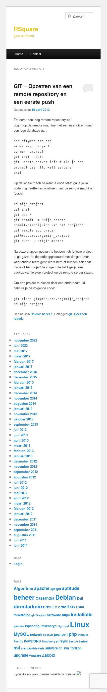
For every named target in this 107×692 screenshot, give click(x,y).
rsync (63, 641)
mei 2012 (20, 492)
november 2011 (25, 524)
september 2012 (26, 471)
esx (72, 607)
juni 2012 (21, 487)
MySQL (21, 634)
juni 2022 (21, 345)
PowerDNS (32, 641)
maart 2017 (22, 356)
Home (19, 54)
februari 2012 (24, 508)
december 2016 (25, 371)
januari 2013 (23, 456)
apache (42, 588)
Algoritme (23, 588)
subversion (53, 648)
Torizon (76, 648)
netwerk (36, 634)
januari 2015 (23, 387)
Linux (79, 624)
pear (57, 634)
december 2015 (25, 377)
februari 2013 (24, 450)
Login (18, 563)
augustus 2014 (25, 403)
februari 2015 (24, 382)
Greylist (41, 615)
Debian (65, 597)
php (73, 634)
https (66, 615)
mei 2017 (20, 350)
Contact (35, 54)
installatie (82, 614)
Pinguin (83, 634)
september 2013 (26, 424)
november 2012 (25, 466)
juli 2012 (20, 482)
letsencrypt (49, 626)
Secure (73, 641)
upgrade (21, 655)
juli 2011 (20, 540)
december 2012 (25, 461)
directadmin (28, 606)
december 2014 (25, 393)
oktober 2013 (23, 419)
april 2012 (21, 498)
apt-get (56, 588)
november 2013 (25, 413)
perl (65, 634)
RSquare (26, 28)
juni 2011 (21, 545)
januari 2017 (23, 366)
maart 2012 (22, 503)
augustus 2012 (25, 477)
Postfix (18, 641)
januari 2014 (23, 408)
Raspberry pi (50, 641)
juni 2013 (21, 435)
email (63, 607)
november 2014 (25, 398)
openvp (48, 634)
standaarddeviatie (32, 648)
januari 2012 (23, 513)
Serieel (83, 641)
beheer (24, 597)
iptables (19, 626)
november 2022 (25, 340)
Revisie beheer (41, 314)
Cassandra (45, 598)
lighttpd (63, 626)
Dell (80, 598)
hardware (54, 615)
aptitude (70, 588)
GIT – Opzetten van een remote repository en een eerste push (43, 93)
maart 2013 (22, 445)
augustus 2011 (25, 534)
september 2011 (26, 529)
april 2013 (21, 440)
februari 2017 (24, 361)
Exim (80, 607)
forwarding (22, 615)
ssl (17, 647)
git (70, 314)
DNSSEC (50, 607)
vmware (35, 655)
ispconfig (32, 626)
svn (66, 648)
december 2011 (25, 519)
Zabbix (48, 655)
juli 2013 (20, 429)
